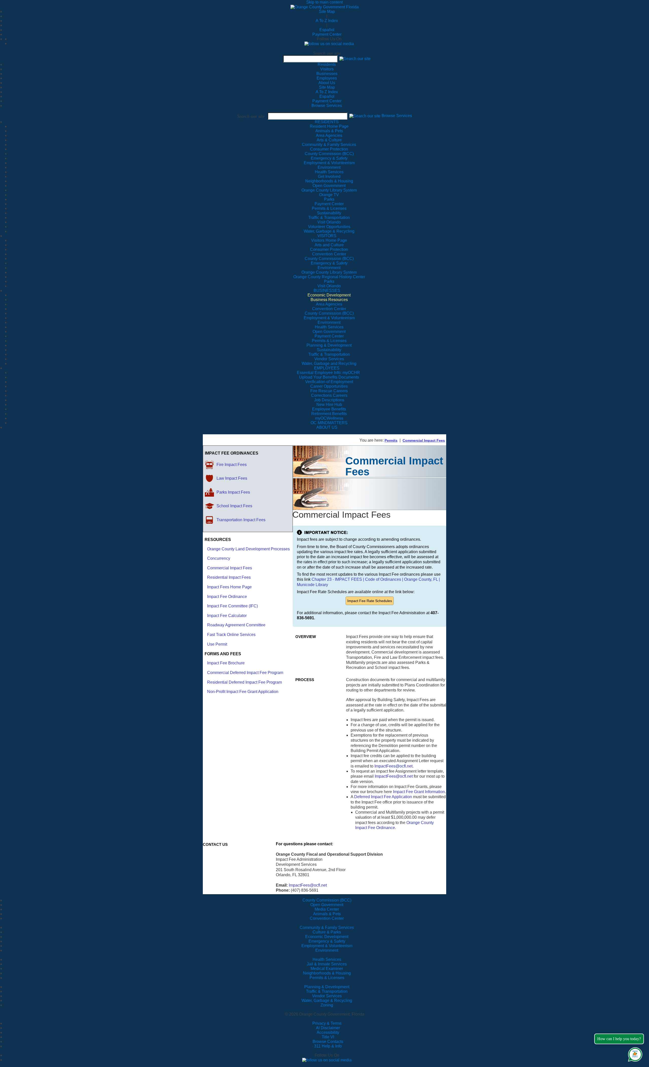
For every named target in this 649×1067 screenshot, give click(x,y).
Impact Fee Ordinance (227, 596)
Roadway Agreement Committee (236, 625)
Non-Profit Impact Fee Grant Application (242, 691)
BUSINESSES (327, 290)
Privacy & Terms (326, 1023)
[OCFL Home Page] (325, 7)
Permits (391, 440)
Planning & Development (326, 987)
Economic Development (326, 936)
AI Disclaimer (328, 1028)
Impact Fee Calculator (227, 615)
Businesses (326, 73)
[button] (355, 59)
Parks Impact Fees (233, 492)
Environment (326, 950)
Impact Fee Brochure (226, 663)
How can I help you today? (619, 1039)
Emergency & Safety (327, 941)
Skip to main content (324, 2)
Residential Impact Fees (229, 577)
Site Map (327, 11)
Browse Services (327, 105)
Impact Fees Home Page (229, 587)
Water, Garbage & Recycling (326, 1000)
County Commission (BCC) (326, 900)
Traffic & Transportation (327, 991)
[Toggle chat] (634, 1053)
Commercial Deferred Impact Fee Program (245, 672)
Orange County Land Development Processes (248, 549)
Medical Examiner (327, 968)
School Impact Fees (234, 506)
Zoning (326, 1005)
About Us (326, 83)
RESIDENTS (327, 122)
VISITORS (326, 236)
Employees (327, 78)
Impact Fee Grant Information (419, 792)
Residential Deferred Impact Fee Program (244, 682)
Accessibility (328, 1032)
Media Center (327, 909)
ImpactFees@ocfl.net (393, 766)
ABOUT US (326, 427)
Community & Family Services (329, 144)
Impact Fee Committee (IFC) (232, 606)
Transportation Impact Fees (241, 520)
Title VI (328, 1037)
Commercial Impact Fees (424, 440)
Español (326, 30)
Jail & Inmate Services (327, 964)
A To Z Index (327, 20)
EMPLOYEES (326, 368)
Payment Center (326, 34)
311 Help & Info (328, 1046)
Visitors (327, 69)
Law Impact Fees (232, 478)
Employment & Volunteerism (326, 946)
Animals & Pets (327, 914)
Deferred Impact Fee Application (383, 797)
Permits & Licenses (327, 978)
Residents (327, 64)
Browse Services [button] (397, 116)
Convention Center (327, 918)
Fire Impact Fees (232, 464)
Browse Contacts (328, 1041)
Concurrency (218, 558)
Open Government (326, 905)
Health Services (327, 959)
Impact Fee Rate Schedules (369, 601)
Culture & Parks (327, 932)
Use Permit (217, 644)
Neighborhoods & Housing (327, 973)
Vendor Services (327, 996)
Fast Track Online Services (231, 634)
